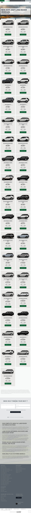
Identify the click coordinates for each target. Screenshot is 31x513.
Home (1, 5)
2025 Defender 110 (8, 104)
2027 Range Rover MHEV (23, 317)
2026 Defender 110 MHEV (23, 182)
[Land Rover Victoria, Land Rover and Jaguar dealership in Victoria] (2, 2)
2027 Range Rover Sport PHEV (8, 299)
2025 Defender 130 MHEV (23, 162)
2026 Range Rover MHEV (8, 317)
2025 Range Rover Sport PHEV (8, 279)
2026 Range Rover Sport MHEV (23, 241)
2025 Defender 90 (8, 85)
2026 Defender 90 (23, 85)
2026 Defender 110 (23, 104)
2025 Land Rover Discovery (8, 143)
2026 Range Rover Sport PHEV (23, 279)
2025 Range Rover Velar (8, 65)
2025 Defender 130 (23, 337)
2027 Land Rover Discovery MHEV (8, 241)
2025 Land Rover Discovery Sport (8, 47)
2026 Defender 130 (8, 356)
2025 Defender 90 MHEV (8, 182)
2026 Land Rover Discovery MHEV (23, 202)
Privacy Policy (22, 417)
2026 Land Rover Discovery (23, 143)
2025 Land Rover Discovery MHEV (8, 202)
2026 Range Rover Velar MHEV (23, 124)
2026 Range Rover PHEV (8, 337)
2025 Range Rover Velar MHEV (8, 124)
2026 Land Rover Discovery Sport (23, 47)
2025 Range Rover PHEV (23, 356)
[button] (2, 0)
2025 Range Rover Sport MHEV (23, 260)
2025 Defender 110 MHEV (8, 162)
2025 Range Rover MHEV (23, 298)
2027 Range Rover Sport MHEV (8, 260)
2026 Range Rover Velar (23, 65)
